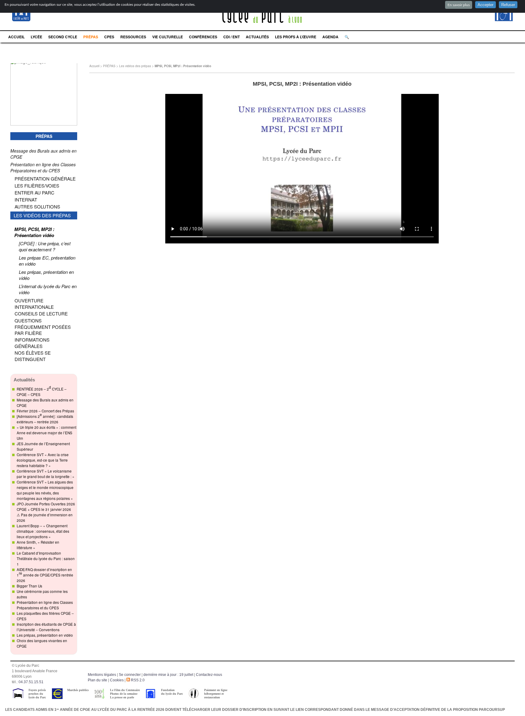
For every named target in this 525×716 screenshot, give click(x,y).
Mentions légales (102, 675)
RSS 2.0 (137, 680)
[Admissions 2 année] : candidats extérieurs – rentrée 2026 (45, 418)
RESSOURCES (133, 37)
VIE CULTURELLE (167, 37)
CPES (109, 37)
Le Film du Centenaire (125, 690)
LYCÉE (36, 37)
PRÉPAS (90, 37)
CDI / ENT (231, 37)
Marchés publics (78, 690)
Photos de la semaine (123, 693)
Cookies (117, 680)
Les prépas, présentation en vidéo (45, 635)
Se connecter (130, 675)
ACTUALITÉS (257, 37)
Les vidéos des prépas (135, 66)
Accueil (94, 66)
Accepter (485, 4)
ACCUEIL (16, 37)
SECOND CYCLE (62, 37)
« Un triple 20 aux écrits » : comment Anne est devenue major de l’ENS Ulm (46, 433)
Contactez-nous (209, 675)
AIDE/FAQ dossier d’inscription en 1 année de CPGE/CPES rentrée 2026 (45, 575)
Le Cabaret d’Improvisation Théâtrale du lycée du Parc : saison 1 (46, 558)
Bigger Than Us (29, 585)
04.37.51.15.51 (31, 682)
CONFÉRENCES (203, 37)
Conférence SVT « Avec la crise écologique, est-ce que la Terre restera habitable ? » (43, 460)
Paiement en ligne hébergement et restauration (215, 693)
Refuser (508, 4)
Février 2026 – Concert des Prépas (45, 410)
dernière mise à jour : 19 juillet (168, 675)
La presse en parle (122, 697)
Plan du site (97, 680)
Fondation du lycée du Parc (172, 691)
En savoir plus (459, 5)
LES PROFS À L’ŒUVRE (295, 37)
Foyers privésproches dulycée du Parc (37, 693)
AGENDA (330, 37)
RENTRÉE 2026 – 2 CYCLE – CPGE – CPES (42, 391)
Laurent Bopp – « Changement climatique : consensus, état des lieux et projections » (43, 531)
